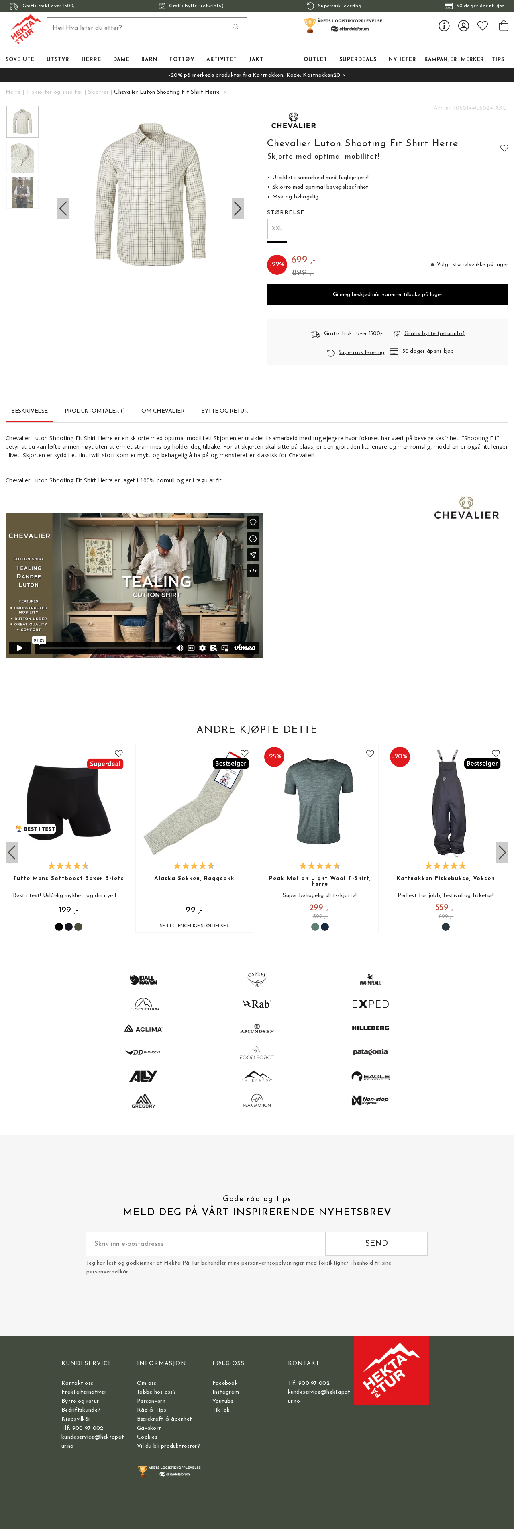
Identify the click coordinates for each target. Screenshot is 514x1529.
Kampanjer (440, 59)
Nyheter (402, 59)
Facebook (225, 1383)
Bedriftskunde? (80, 1410)
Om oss (147, 1383)
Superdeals (358, 59)
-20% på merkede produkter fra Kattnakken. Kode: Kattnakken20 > (257, 75)
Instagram (225, 1392)
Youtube (223, 1401)
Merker (472, 59)
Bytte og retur (80, 1401)
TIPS (498, 59)
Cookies (147, 1437)
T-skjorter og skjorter (54, 92)
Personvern (151, 1401)
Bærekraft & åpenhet (164, 1419)
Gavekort (149, 1428)
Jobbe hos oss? (156, 1392)
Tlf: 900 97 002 (82, 1428)
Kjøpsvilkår (75, 1419)
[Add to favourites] (504, 148)
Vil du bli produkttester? (168, 1446)
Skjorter (98, 92)
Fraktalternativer (83, 1392)
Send (376, 1243)
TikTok (221, 1410)
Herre (13, 92)
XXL (277, 229)
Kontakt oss (77, 1383)
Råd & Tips (151, 1410)
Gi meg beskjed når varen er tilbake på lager (388, 295)
